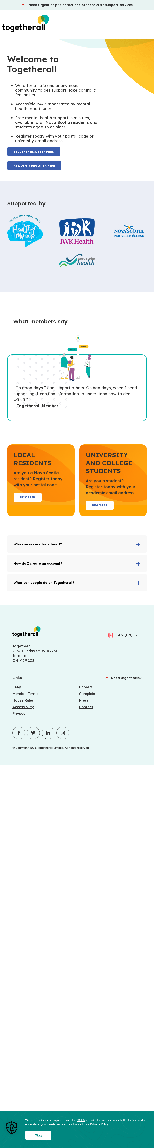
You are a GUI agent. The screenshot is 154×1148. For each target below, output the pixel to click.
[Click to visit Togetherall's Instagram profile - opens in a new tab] (62, 733)
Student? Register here (34, 151)
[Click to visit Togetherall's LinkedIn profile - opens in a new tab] (48, 733)
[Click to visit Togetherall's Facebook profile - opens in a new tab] (18, 733)
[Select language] (136, 635)
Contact (86, 707)
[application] (77, 1129)
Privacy (18, 713)
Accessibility (23, 707)
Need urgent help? (126, 678)
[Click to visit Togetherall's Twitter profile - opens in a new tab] (33, 733)
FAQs (17, 687)
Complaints (88, 693)
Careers (86, 687)
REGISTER (27, 497)
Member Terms (25, 693)
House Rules (23, 700)
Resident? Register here (34, 165)
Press (84, 700)
